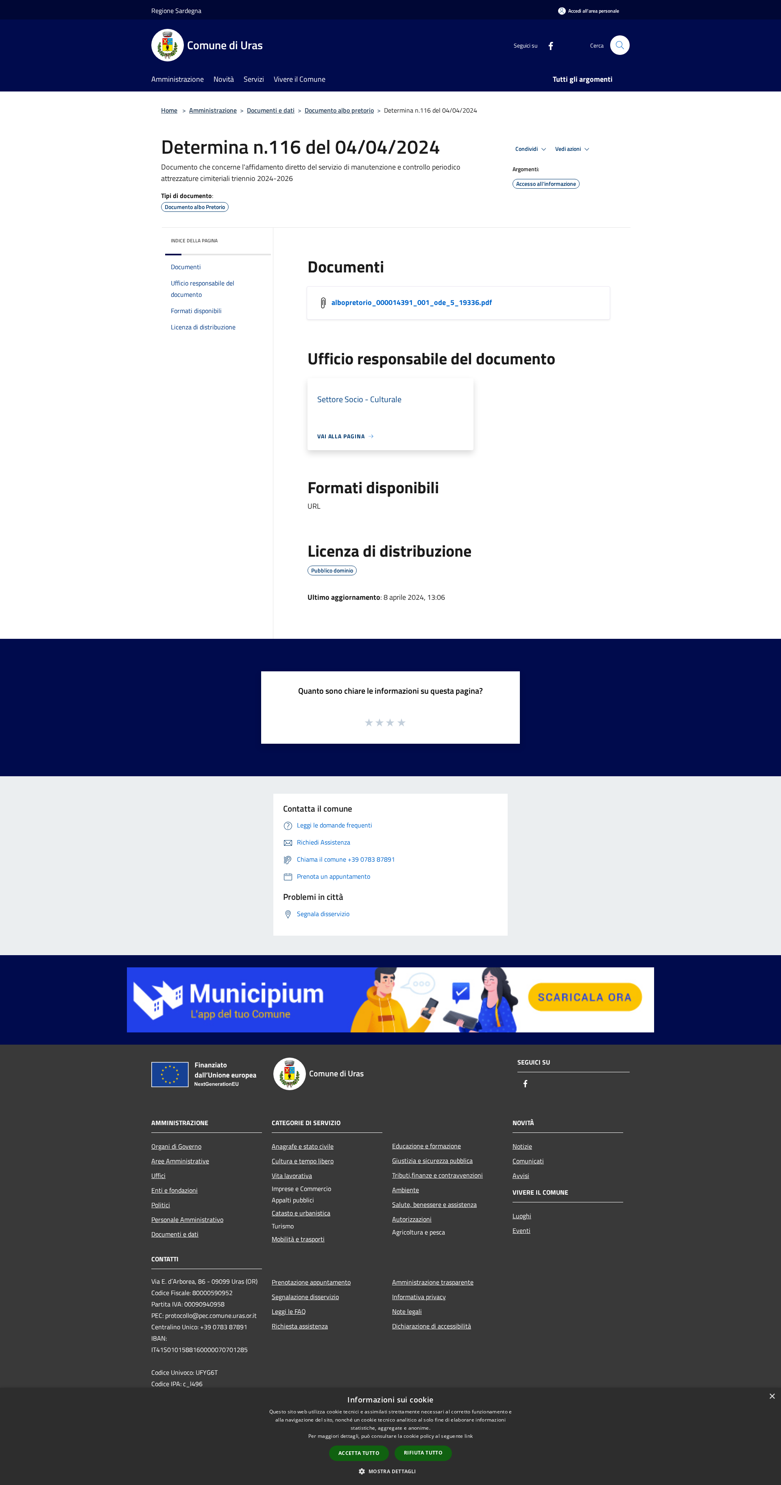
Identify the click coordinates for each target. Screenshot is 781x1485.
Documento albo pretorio (339, 110)
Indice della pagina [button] (194, 240)
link (469, 1436)
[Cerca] (620, 45)
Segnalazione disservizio (305, 1297)
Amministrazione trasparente (432, 1282)
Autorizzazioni (412, 1219)
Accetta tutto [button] (359, 1453)
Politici (160, 1205)
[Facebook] (547, 44)
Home (169, 110)
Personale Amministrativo (187, 1219)
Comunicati (528, 1161)
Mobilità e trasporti (298, 1239)
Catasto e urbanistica (301, 1213)
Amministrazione (213, 110)
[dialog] (390, 1436)
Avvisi (521, 1175)
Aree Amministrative (180, 1161)
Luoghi (522, 1216)
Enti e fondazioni (174, 1190)
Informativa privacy (419, 1297)
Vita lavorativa (292, 1175)
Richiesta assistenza (300, 1326)
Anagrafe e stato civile (303, 1146)
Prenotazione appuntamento (311, 1282)
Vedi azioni (568, 148)
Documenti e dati (271, 110)
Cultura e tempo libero (303, 1161)
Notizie (522, 1146)
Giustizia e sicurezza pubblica (432, 1160)
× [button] (772, 1397)
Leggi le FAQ (289, 1311)
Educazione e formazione (426, 1146)
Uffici (158, 1175)
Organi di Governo (176, 1146)
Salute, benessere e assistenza (434, 1204)
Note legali (407, 1311)
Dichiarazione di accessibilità (431, 1326)
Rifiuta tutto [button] (423, 1452)
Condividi (527, 148)
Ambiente (405, 1190)
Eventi (521, 1230)
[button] (390, 1471)
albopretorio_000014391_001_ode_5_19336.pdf (412, 302)
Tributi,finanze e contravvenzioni (437, 1175)
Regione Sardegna (176, 10)
